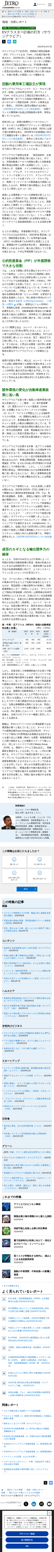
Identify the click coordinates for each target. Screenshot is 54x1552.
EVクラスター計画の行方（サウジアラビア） (23, 1157)
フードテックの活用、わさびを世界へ (20, 1456)
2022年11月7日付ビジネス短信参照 (21, 109)
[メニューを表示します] (50, 5)
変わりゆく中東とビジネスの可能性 (21, 14)
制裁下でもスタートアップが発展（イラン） (23, 1075)
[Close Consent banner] (49, 1513)
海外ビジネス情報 (14, 11)
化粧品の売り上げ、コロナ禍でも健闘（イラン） (25, 1048)
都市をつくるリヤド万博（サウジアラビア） (23, 1423)
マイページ (41, 4)
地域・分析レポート (32, 11)
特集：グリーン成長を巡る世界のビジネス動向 (30, 1152)
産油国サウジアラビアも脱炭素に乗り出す (22, 1173)
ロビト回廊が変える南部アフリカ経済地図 (22, 1411)
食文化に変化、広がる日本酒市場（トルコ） (23, 1126)
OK (27, 1546)
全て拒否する (27, 1540)
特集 (45, 11)
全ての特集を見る (11, 1286)
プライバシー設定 (27, 1534)
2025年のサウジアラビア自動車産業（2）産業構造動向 (28, 1451)
